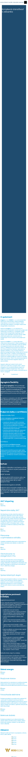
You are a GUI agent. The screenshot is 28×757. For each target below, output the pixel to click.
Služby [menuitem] (11, 2)
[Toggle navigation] (25, 2)
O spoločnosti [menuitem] (4, 2)
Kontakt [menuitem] (21, 2)
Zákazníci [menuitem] (16, 2)
